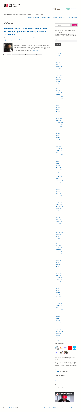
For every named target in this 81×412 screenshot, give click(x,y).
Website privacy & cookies (58, 407)
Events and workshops (37, 39)
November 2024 (59, 73)
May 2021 (58, 163)
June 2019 (58, 212)
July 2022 (58, 133)
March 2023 (58, 116)
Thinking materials (38, 54)
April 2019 (58, 217)
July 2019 (57, 210)
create (13, 54)
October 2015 (59, 307)
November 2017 (59, 253)
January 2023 (58, 120)
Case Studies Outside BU (21, 37)
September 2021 (59, 154)
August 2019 (58, 208)
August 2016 (58, 286)
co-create (9, 54)
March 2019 (58, 219)
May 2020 (58, 189)
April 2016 (58, 294)
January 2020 (58, 197)
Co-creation (40, 37)
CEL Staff (35, 37)
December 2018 (59, 225)
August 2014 (58, 333)
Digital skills (22, 39)
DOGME (20, 54)
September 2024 (59, 77)
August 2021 (58, 156)
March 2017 (58, 271)
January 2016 (58, 301)
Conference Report (46, 37)
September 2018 (59, 232)
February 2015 (59, 322)
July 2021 (57, 159)
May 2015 (58, 318)
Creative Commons (9, 39)
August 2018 (58, 234)
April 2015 (58, 320)
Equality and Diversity (29, 39)
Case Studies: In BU (30, 37)
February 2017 (59, 273)
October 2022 (59, 126)
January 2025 (58, 68)
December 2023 (59, 96)
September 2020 (59, 180)
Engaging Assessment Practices (59, 17)
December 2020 (59, 174)
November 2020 (59, 176)
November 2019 (59, 202)
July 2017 (57, 262)
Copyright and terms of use (71, 407)
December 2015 (59, 303)
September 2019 (59, 206)
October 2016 (59, 281)
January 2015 (58, 324)
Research (10, 40)
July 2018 (57, 236)
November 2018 (59, 228)
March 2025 (58, 64)
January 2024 (58, 94)
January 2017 (58, 275)
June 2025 (58, 58)
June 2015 (58, 316)
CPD (4, 39)
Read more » (35, 50)
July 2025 (58, 55)
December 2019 (59, 200)
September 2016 (59, 283)
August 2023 (58, 105)
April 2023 (58, 113)
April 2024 (58, 88)
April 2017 (58, 268)
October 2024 (59, 75)
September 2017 (59, 258)
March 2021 (58, 167)
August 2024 (58, 79)
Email (56, 39)
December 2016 (59, 277)
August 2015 (58, 311)
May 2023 (58, 111)
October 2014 (59, 329)
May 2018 (58, 240)
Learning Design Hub (46, 17)
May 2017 (58, 266)
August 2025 (58, 53)
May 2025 (58, 60)
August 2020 (58, 182)
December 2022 (59, 122)
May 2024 (58, 86)
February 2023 (59, 118)
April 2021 (58, 165)
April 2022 (58, 139)
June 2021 (58, 161)
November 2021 (59, 150)
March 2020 (58, 193)
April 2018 (58, 243)
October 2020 (59, 178)
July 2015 (57, 314)
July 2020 (58, 185)
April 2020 (58, 191)
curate (16, 54)
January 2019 (58, 223)
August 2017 (58, 260)
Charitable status (47, 407)
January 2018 (58, 249)
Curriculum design (16, 39)
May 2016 (58, 292)
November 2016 (59, 279)
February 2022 (59, 144)
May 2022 (58, 137)
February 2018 (59, 247)
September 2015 (59, 309)
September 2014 (59, 331)
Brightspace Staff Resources (33, 17)
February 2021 (59, 169)
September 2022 (59, 129)
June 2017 (58, 264)
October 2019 (59, 204)
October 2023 (59, 101)
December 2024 (59, 70)
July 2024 (58, 81)
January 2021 (58, 172)
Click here (57, 47)
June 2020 (58, 187)
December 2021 (59, 148)
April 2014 (58, 337)
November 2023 (59, 98)
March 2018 (58, 245)
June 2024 (58, 83)
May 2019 (58, 215)
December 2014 (59, 327)
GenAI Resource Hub (72, 17)
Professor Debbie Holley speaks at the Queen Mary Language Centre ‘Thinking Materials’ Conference (25, 31)
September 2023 (59, 103)
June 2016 (58, 290)
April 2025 (58, 62)
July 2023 (58, 107)
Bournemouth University (12, 5)
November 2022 (59, 124)
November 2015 (59, 305)
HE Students (44, 39)
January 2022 (58, 146)
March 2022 (58, 141)
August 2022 (58, 131)
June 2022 (58, 135)
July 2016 (57, 288)
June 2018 (58, 238)
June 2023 (58, 109)
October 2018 (59, 230)
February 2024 (59, 92)
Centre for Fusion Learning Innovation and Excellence (64, 10)
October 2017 (59, 256)
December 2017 (59, 251)
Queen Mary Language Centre (28, 54)
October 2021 (59, 152)
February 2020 (59, 195)
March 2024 (58, 90)
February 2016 (59, 299)
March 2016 (58, 296)
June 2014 (58, 335)
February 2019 (59, 221)
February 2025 (59, 66)
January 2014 (58, 339)
